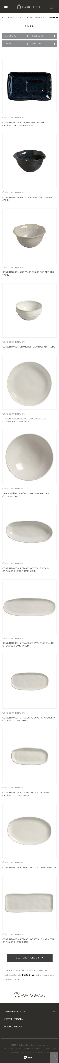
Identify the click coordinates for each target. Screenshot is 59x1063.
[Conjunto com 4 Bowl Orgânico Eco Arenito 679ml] (29, 236)
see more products (28, 957)
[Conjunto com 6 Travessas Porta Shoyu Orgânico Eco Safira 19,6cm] (29, 86)
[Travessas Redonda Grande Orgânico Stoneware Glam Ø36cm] (29, 382)
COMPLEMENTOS (35, 17)
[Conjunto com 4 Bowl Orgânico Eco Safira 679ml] (29, 161)
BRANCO (53, 17)
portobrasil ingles (11, 17)
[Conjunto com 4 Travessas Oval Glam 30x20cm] (29, 831)
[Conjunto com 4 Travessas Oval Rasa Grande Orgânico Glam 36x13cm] (29, 607)
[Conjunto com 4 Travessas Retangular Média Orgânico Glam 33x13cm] (29, 903)
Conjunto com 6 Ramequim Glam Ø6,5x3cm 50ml (28, 347)
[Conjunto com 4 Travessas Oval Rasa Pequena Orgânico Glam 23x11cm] (29, 681)
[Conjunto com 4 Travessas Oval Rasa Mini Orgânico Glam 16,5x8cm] (29, 756)
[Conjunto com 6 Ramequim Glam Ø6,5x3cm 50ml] (29, 310)
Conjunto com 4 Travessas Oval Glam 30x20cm (29, 867)
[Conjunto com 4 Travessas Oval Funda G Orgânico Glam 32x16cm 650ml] (29, 532)
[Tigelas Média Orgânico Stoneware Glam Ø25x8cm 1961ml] (29, 457)
